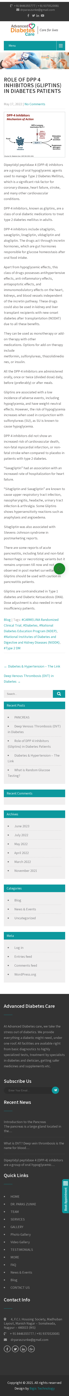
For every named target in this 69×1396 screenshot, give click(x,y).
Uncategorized (25, 918)
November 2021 (25, 870)
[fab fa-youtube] (41, 15)
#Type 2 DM (12, 648)
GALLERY (17, 1227)
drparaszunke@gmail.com (37, 10)
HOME (15, 1196)
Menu (12, 46)
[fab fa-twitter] (32, 15)
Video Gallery (20, 1242)
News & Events (25, 909)
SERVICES (18, 1219)
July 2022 (21, 835)
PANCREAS (22, 717)
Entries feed (23, 956)
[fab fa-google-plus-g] (31, 1349)
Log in (18, 947)
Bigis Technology (42, 1388)
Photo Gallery (21, 1234)
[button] (59, 568)
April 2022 (21, 853)
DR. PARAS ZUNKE (23, 1204)
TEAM (15, 1211)
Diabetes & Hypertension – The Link (32, 666)
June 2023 (21, 826)
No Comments (35, 104)
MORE (15, 1257)
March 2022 (22, 862)
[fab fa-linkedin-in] (37, 15)
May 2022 (21, 844)
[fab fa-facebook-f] (28, 15)
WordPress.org (25, 974)
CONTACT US (20, 1287)
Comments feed (25, 965)
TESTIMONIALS (22, 1249)
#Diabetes (30, 625)
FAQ (13, 1265)
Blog (7, 619)
